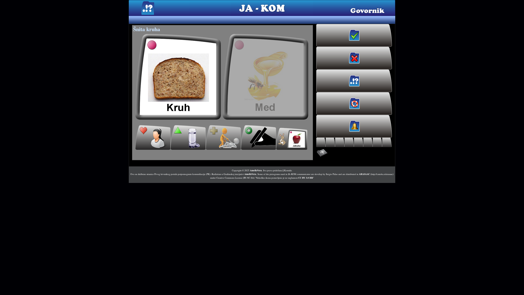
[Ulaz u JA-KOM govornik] (354, 80)
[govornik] (178, 77)
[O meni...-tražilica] (321, 142)
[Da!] (354, 35)
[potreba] (258, 137)
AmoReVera (256, 170)
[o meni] (153, 137)
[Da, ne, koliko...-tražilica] (377, 142)
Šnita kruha (146, 29)
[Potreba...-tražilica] (358, 142)
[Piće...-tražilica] (339, 142)
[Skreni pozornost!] (354, 126)
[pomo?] (223, 137)
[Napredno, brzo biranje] (354, 153)
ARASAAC (364, 174)
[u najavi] (265, 77)
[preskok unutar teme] (291, 139)
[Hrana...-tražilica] (330, 142)
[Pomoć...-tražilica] (349, 142)
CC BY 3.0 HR (305, 177)
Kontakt (288, 170)
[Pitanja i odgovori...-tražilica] (387, 142)
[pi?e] (188, 137)
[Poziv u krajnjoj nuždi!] (354, 103)
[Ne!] (354, 58)
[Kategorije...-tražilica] (368, 142)
